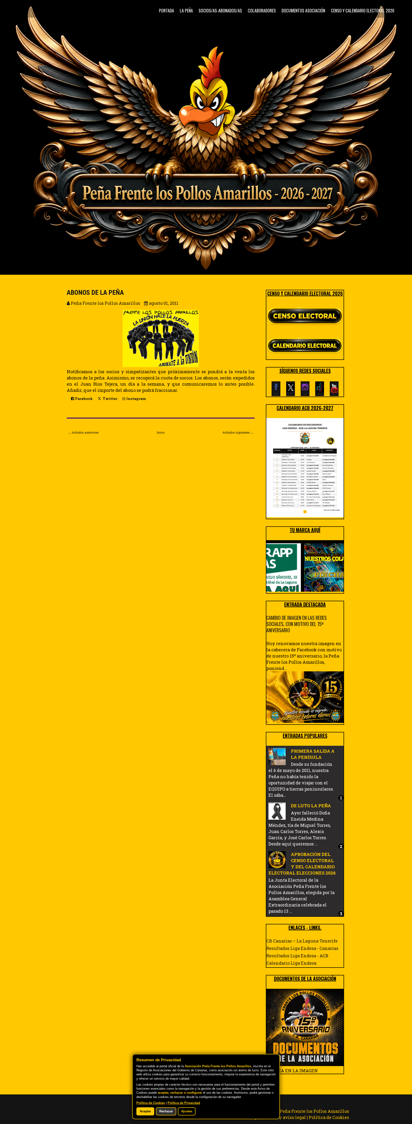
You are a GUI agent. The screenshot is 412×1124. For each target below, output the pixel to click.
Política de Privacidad (184, 1103)
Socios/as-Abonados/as (220, 10)
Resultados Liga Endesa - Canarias (302, 948)
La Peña (186, 10)
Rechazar (166, 1111)
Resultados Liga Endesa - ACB (297, 955)
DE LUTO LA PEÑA (311, 805)
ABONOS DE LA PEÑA (95, 292)
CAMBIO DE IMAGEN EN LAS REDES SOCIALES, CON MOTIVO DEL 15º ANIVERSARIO (296, 624)
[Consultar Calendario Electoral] (305, 346)
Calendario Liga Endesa (291, 963)
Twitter (110, 398)
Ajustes (186, 1111)
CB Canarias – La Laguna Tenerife (302, 941)
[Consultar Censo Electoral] (305, 316)
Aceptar (145, 1111)
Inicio (161, 432)
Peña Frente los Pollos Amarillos (314, 1111)
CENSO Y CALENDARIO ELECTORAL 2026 (362, 10)
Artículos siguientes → (237, 432)
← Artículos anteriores (83, 432)
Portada (166, 10)
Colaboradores (262, 10)
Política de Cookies (329, 1117)
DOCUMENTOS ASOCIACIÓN (303, 10)
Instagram (135, 398)
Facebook (83, 398)
